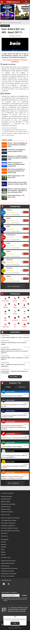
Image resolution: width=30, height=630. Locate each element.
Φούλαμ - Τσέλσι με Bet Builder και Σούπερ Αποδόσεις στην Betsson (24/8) (17, 144)
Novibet (9, 218)
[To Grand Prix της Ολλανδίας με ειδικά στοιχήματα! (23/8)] (4, 151)
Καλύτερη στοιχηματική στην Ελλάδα (10, 530)
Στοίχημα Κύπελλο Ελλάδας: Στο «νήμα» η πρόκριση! (15, 337)
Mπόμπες (3, 552)
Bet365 (8, 251)
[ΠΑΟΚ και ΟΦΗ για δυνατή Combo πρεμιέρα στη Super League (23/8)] (4, 184)
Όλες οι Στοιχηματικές (13, 286)
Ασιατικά (3, 554)
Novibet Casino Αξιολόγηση (7, 563)
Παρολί (3, 549)
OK (15, 623)
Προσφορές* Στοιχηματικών (8, 525)
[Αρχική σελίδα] (0, 22)
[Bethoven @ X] (8, 584)
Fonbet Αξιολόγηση (5, 506)
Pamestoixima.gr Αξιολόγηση (8, 504)
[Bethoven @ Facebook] (3, 584)
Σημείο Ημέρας (5, 539)
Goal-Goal (3, 542)
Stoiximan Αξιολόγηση (6, 496)
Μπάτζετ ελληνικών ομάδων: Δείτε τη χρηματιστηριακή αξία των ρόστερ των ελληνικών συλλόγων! (14, 351)
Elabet (8, 226)
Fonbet (8, 243)
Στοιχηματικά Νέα (5, 335)
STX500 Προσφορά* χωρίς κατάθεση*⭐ (13, 396)
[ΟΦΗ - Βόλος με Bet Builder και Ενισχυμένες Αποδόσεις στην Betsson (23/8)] (4, 171)
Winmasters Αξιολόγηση (7, 511)
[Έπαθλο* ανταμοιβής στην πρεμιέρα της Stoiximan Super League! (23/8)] (4, 164)
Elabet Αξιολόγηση (5, 501)
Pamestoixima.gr (11, 235)
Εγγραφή (24, 595)
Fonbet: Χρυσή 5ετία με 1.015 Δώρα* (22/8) (16, 196)
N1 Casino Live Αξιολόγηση (7, 576)
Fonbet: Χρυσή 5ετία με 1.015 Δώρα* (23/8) (16, 176)
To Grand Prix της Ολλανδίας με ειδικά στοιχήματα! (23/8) (16, 150)
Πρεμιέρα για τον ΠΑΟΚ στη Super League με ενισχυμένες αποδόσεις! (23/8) (17, 157)
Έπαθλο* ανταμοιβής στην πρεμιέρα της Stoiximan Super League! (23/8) (16, 164)
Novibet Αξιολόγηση (6, 499)
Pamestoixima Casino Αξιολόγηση (9, 568)
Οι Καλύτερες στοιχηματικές (8, 523)
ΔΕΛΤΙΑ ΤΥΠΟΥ (5, 22)
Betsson (9, 276)
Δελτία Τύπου (5, 25)
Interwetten (9, 268)
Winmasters (10, 259)
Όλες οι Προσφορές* (14, 483)
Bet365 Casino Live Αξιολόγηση (8, 573)
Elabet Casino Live (5, 566)
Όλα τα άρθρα (14, 376)
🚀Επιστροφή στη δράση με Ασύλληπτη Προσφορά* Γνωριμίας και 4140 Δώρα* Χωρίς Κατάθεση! (14, 427)
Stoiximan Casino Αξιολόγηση (8, 560)
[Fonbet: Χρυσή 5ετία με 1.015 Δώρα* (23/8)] (4, 177)
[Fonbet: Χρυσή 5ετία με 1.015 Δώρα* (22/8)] (4, 197)
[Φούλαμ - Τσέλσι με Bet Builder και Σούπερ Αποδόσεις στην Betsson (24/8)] (4, 145)
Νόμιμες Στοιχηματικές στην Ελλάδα (10, 518)
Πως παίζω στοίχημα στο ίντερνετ (9, 528)
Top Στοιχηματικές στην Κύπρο (8, 520)
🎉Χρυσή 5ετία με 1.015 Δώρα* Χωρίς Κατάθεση (15, 438)
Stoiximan (9, 210)
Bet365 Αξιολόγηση (6, 509)
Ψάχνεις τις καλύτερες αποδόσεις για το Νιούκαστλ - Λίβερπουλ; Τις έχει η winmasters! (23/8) (17, 190)
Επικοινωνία (4, 533)
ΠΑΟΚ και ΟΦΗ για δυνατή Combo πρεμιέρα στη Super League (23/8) (17, 183)
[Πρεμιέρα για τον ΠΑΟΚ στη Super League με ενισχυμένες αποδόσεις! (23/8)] (4, 158)
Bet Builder (3, 547)
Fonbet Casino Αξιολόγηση (7, 571)
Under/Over (4, 544)
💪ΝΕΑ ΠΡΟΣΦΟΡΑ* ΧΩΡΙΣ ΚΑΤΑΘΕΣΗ (12, 446)
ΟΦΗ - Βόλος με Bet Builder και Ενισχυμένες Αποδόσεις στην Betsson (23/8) (16, 171)
